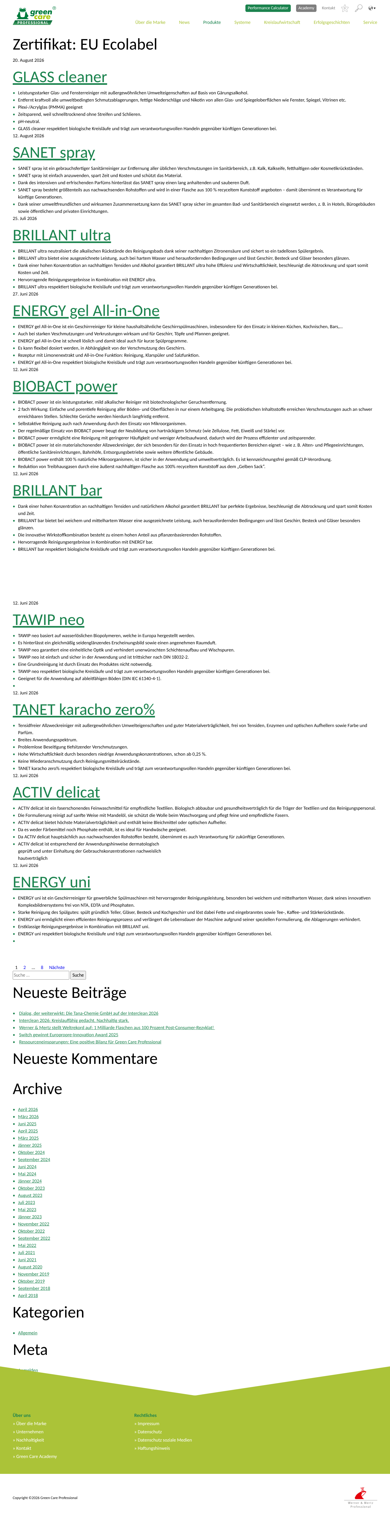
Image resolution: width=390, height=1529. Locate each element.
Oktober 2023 (31, 1188)
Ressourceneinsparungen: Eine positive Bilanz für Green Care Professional (90, 1042)
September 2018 (34, 1288)
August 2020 (30, 1267)
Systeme (243, 22)
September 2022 (34, 1238)
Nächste (57, 967)
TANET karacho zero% (84, 709)
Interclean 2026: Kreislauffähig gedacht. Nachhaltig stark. (74, 1020)
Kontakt (328, 8)
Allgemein (27, 1333)
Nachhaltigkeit (30, 1440)
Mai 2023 (27, 1210)
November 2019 (33, 1274)
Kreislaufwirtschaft (282, 22)
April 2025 (28, 1131)
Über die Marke (150, 22)
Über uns (22, 1415)
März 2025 (28, 1138)
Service (370, 22)
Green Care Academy (36, 1456)
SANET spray (54, 152)
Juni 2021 (27, 1260)
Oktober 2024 (31, 1152)
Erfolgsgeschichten (332, 22)
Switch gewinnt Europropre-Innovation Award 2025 (68, 1035)
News (184, 22)
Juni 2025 (27, 1124)
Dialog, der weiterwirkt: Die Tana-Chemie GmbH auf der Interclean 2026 (88, 1013)
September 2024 (34, 1159)
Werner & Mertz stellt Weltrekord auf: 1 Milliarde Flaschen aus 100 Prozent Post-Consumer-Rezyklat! (117, 1027)
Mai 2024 (27, 1174)
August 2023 (30, 1195)
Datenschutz (150, 1432)
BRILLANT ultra (62, 235)
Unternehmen (30, 1432)
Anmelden (28, 1370)
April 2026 (28, 1109)
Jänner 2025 (30, 1145)
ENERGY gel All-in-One (86, 310)
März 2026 (28, 1117)
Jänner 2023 (30, 1217)
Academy (306, 8)
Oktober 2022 (31, 1231)
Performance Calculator (268, 8)
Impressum (148, 1423)
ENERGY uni (52, 882)
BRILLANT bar (57, 490)
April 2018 (28, 1295)
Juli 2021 (26, 1252)
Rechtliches (145, 1415)
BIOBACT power (65, 386)
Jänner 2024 (30, 1181)
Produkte (212, 22)
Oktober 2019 (31, 1281)
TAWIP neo (48, 619)
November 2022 (33, 1224)
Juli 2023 (26, 1202)
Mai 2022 (27, 1245)
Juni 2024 (27, 1167)
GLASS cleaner (60, 77)
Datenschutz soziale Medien (165, 1440)
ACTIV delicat (56, 792)
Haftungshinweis (154, 1448)
